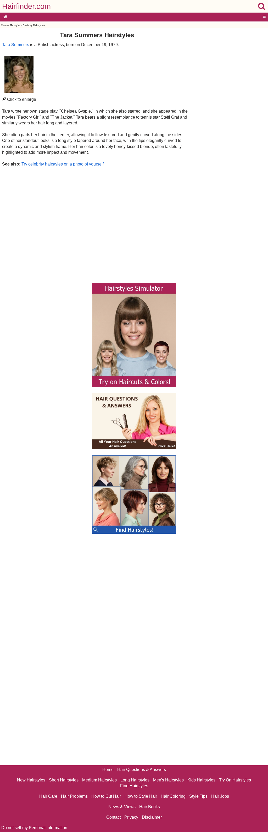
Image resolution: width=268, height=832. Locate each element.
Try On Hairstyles (235, 780)
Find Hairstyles (134, 786)
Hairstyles (15, 25)
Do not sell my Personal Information (34, 827)
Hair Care (48, 796)
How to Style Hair (141, 796)
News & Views (122, 807)
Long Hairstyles (134, 780)
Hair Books (149, 807)
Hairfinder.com (26, 6)
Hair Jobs (220, 796)
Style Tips (198, 796)
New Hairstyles (31, 780)
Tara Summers (15, 44)
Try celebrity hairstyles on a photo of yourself (62, 164)
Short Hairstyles (64, 780)
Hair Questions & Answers (141, 769)
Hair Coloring (173, 796)
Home (4, 25)
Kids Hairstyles (201, 780)
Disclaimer (152, 817)
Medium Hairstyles (99, 780)
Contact (113, 817)
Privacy (131, 817)
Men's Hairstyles (168, 780)
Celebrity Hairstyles (33, 25)
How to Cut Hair (106, 796)
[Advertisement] (97, 223)
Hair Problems (74, 796)
